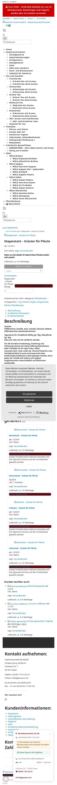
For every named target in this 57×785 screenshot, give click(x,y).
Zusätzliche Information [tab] (18, 313)
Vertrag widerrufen (13, 775)
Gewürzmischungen (19, 57)
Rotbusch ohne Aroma (24, 108)
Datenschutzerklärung (33, 417)
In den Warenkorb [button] (18, 494)
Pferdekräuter (13, 201)
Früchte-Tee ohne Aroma (25, 84)
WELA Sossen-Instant (23, 187)
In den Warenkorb (33, 285)
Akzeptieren (29, 393)
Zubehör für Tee (17, 124)
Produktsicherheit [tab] (16, 315)
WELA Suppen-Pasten (23, 174)
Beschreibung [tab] (14, 310)
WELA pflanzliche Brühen (25, 161)
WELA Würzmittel (18, 190)
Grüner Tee (15, 94)
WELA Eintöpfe (20, 171)
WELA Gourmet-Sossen (24, 182)
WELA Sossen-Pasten (23, 179)
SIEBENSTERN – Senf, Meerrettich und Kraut (31, 148)
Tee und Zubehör (14, 76)
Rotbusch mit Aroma (23, 105)
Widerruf (12, 721)
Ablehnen (29, 400)
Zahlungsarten (14, 716)
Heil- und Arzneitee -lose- (25, 121)
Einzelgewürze (16, 54)
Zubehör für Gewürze (20, 73)
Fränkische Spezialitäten (18, 145)
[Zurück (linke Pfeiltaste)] (4, 783)
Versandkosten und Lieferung (21, 718)
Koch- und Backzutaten (21, 70)
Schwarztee (15, 86)
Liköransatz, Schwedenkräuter (24, 137)
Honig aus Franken (18, 150)
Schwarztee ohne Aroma (25, 92)
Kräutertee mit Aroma (24, 113)
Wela (8, 153)
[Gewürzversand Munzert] (26, 22)
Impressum (13, 729)
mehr (29, 406)
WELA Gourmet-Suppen (24, 166)
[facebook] (9, 26)
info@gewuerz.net (20, 678)
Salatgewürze (16, 62)
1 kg (19, 301)
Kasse (30, 18)
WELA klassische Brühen (25, 158)
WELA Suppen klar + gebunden (28, 169)
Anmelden (41, 18)
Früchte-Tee (15, 78)
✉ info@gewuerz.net (24, 777)
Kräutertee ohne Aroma (25, 116)
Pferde (7, 305)
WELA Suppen (16, 163)
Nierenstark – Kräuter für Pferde (23, 435)
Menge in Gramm (23, 266)
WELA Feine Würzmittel (24, 198)
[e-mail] (7, 26)
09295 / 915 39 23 (21, 674)
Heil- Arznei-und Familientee (24, 118)
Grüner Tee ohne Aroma (25, 100)
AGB (10, 724)
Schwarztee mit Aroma (24, 89)
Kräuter (25, 301)
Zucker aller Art (17, 132)
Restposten (15, 142)
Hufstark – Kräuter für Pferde (22, 508)
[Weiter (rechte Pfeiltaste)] (6, 783)
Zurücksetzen (10, 275)
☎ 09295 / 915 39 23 (24, 771)
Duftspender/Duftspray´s (22, 140)
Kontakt (6, 18)
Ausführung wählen (19, 454)
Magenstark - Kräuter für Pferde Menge (9, 282)
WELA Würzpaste (21, 195)
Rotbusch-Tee (16, 102)
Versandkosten (26, 250)
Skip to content (9, 1)
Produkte (10, 126)
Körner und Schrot (18, 129)
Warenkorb (14, 203)
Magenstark (42, 301)
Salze (11, 65)
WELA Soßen (15, 177)
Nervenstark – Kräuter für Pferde (23, 475)
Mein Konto (18, 18)
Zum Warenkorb (10, 227)
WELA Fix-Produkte (22, 185)
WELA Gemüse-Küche (23, 193)
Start (7, 231)
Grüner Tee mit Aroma (24, 97)
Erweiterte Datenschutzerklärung (23, 726)
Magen (33, 301)
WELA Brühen (16, 155)
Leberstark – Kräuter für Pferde (22, 548)
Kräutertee (15, 110)
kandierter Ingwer (18, 134)
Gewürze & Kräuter (15, 52)
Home (9, 49)
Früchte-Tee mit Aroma (24, 81)
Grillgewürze (16, 60)
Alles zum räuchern (19, 68)
